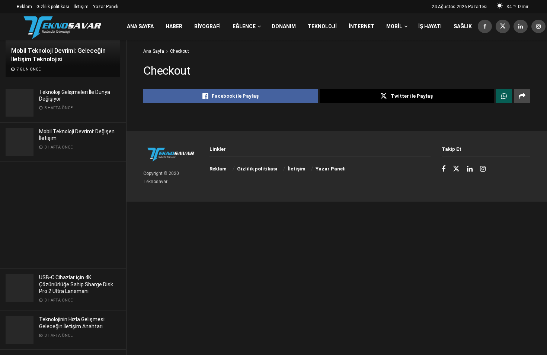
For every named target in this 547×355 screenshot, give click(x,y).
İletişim (81, 6)
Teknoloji (322, 26)
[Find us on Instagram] (538, 26)
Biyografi (207, 26)
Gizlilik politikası (52, 6)
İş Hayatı (430, 26)
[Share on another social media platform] (522, 96)
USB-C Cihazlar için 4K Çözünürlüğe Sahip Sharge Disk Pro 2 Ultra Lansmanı (76, 284)
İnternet (361, 26)
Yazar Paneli (105, 6)
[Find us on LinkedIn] (521, 26)
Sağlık (463, 26)
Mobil (394, 26)
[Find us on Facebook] (485, 26)
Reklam (24, 6)
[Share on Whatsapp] (504, 96)
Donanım (284, 26)
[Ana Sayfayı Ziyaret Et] (62, 26)
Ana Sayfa (140, 26)
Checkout (179, 51)
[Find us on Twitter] (503, 26)
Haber (174, 26)
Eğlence (244, 26)
